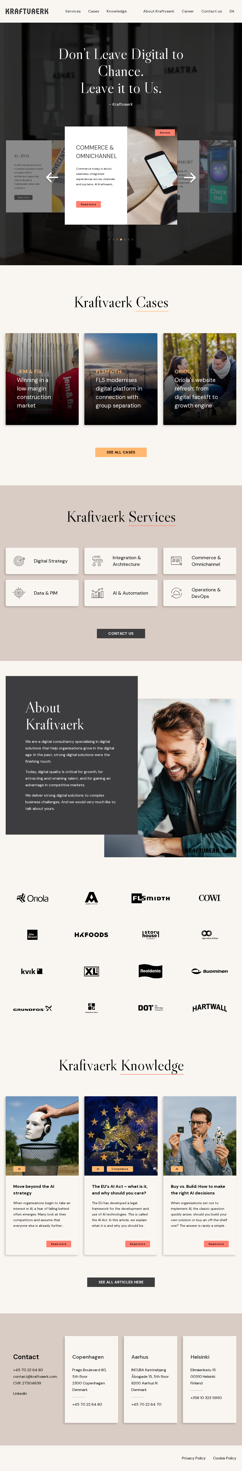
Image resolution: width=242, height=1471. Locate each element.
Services (73, 11)
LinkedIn (20, 1393)
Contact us (211, 11)
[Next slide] (190, 178)
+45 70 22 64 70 (146, 1404)
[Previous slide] (52, 178)
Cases (93, 11)
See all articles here (121, 1282)
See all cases (121, 452)
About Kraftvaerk (158, 11)
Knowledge (117, 11)
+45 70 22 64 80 (28, 1369)
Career (188, 11)
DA (231, 11)
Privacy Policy (194, 1458)
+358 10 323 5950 (206, 1397)
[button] (110, 239)
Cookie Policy (224, 1458)
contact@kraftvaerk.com (35, 1376)
